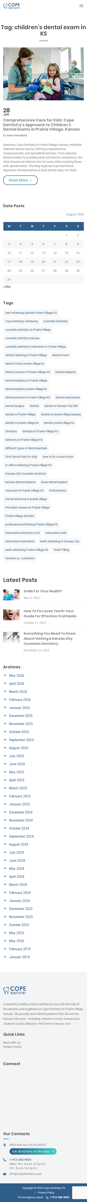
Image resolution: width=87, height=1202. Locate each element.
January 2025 (19, 804)
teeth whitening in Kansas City (59, 541)
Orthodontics (57, 490)
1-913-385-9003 (20, 1159)
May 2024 (16, 869)
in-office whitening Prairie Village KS (28, 465)
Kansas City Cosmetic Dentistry (25, 473)
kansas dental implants (20, 482)
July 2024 (16, 852)
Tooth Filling (61, 549)
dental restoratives (68, 397)
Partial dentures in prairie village (26, 499)
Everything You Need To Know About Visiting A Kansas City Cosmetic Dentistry (50, 638)
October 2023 (19, 925)
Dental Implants (65, 372)
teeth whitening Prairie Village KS (26, 549)
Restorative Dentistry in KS (22, 533)
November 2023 (21, 917)
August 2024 (18, 844)
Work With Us (11, 1042)
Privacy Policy (46, 1192)
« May (7, 286)
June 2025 (17, 764)
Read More (23, 180)
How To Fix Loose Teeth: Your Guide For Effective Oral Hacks (50, 614)
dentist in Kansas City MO (61, 406)
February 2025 (20, 796)
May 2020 (16, 941)
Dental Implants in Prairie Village (26, 380)
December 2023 (21, 909)
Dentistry (11, 431)
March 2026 (18, 692)
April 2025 (16, 780)
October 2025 (19, 732)
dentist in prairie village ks (22, 423)
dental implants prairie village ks (26, 389)
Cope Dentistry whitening (21, 321)
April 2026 (16, 684)
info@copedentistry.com (26, 1174)
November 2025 (21, 724)
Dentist (34, 406)
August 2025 (18, 748)
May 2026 (16, 676)
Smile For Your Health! (43, 591)
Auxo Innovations (17, 135)
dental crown (60, 355)
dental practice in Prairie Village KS (27, 397)
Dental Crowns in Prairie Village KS (27, 372)
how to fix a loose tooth (58, 456)
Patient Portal (12, 1047)
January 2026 (19, 708)
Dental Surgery (14, 406)
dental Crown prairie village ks (24, 363)
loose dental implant (54, 482)
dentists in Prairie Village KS (40, 431)
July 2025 (16, 756)
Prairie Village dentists (19, 516)
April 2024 (16, 877)
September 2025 (21, 740)
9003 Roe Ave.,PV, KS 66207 (28, 1145)
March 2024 (18, 885)
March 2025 (18, 788)
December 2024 (21, 812)
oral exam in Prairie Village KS (24, 490)
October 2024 (19, 828)
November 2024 (21, 820)
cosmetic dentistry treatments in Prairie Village (35, 346)
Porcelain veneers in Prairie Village (27, 507)
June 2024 (17, 861)
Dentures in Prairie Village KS (24, 439)
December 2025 (21, 716)
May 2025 (16, 772)
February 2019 (20, 949)
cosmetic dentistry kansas (22, 338)
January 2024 (19, 901)
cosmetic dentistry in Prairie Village (28, 329)
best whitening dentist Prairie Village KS (31, 312)
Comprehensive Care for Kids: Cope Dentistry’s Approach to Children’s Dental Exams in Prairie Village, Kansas (41, 124)
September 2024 (21, 836)
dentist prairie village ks (59, 423)
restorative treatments (20, 541)
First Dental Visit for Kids (21, 456)
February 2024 (20, 893)
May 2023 (16, 933)
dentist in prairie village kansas (61, 414)
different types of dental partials (26, 448)
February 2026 (20, 700)
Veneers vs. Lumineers (20, 558)
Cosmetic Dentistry (55, 321)
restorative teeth (56, 533)
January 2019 (19, 957)
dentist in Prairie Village (20, 414)
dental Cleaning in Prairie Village (26, 355)
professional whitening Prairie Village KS (31, 524)
